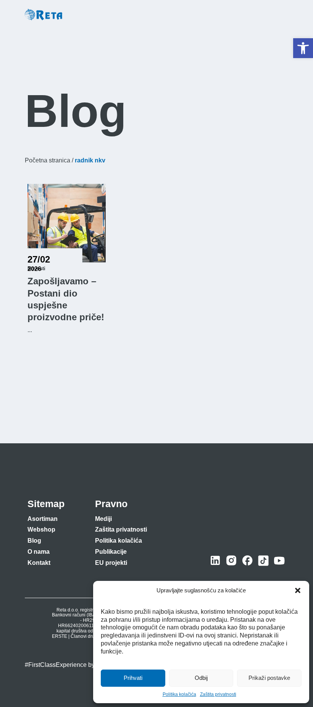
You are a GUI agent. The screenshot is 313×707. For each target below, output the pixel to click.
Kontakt (38, 562)
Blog (34, 540)
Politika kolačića (179, 694)
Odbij (201, 678)
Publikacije (111, 551)
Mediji (103, 519)
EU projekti (111, 562)
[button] (303, 48)
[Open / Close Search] (264, 15)
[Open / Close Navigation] (281, 15)
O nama (38, 551)
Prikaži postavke (269, 678)
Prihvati (133, 678)
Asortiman (42, 519)
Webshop (41, 529)
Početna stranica (47, 160)
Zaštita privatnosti (218, 694)
